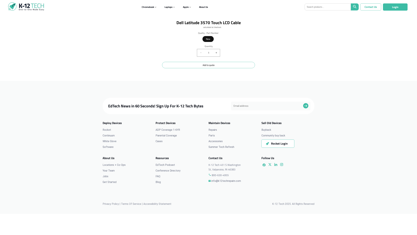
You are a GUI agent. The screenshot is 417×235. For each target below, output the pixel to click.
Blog (158, 182)
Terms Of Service (131, 203)
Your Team (109, 170)
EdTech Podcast (165, 164)
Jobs (105, 176)
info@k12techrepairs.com (226, 180)
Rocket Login (279, 143)
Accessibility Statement (157, 203)
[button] (148, 7)
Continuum (109, 135)
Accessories (215, 141)
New (208, 39)
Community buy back (273, 135)
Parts (211, 135)
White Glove (109, 141)
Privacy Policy (111, 203)
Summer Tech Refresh (221, 147)
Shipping (199, 27)
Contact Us (371, 7)
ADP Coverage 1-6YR (168, 129)
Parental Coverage (166, 135)
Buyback (266, 129)
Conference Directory (168, 170)
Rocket (107, 129)
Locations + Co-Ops (114, 164)
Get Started (109, 182)
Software (108, 147)
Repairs (212, 129)
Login (395, 7)
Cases (159, 141)
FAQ (158, 176)
